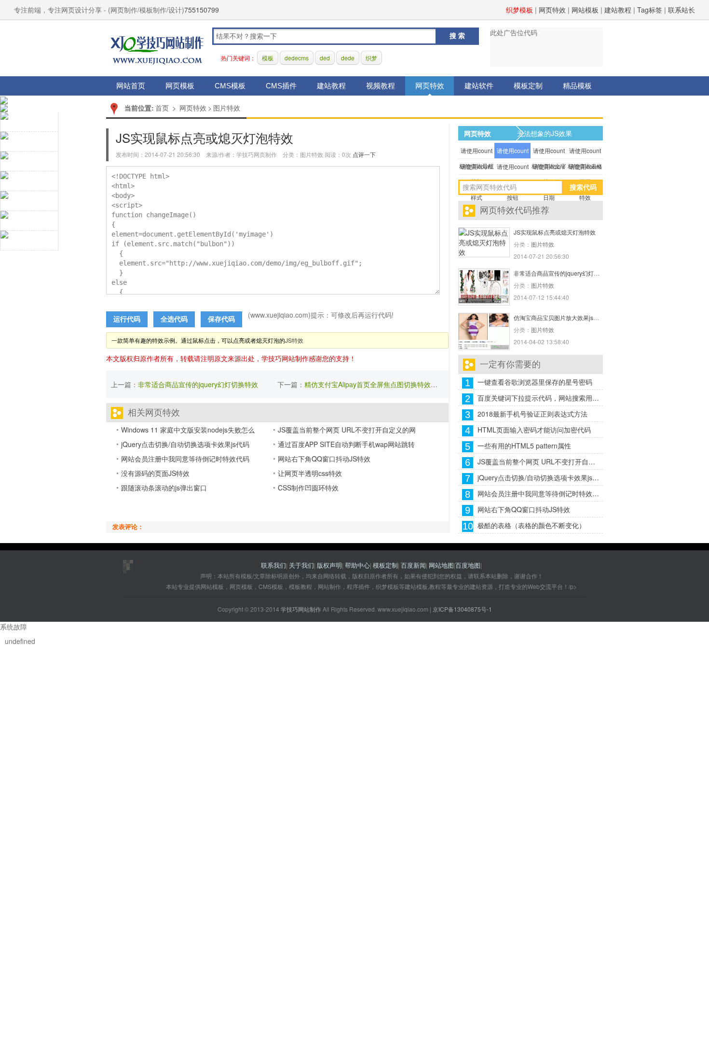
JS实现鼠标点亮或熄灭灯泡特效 (555, 232)
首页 (162, 107)
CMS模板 (230, 86)
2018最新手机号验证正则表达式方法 (532, 414)
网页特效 (552, 9)
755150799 (201, 9)
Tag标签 (649, 9)
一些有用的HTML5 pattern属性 (524, 445)
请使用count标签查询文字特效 (549, 152)
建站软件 (478, 86)
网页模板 (179, 86)
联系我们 (273, 565)
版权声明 (329, 565)
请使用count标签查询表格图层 (585, 152)
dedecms (297, 58)
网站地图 (441, 565)
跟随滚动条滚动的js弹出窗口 (164, 487)
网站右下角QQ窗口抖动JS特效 (324, 458)
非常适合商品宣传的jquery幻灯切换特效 (198, 384)
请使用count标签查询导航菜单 (476, 152)
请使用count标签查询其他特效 (585, 168)
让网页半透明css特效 (310, 473)
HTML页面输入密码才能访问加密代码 (534, 429)
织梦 (371, 58)
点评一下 (364, 154)
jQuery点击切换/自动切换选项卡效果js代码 (185, 444)
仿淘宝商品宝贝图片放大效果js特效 (559, 317)
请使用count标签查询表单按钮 (512, 168)
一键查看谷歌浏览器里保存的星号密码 (534, 382)
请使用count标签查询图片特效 (512, 152)
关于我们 (301, 565)
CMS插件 (281, 86)
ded (325, 58)
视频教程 (380, 86)
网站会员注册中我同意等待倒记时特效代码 (185, 458)
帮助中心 (357, 565)
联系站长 (681, 9)
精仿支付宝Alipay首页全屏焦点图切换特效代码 (374, 384)
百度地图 (467, 565)
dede (347, 58)
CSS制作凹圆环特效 (308, 487)
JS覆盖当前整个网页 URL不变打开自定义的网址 (538, 461)
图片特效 (226, 107)
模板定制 (528, 86)
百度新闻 (413, 565)
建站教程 (617, 9)
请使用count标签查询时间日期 (549, 168)
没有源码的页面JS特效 (155, 473)
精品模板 (577, 86)
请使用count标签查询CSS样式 (476, 168)
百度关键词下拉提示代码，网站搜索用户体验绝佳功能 (538, 398)
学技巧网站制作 (157, 48)
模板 (267, 58)
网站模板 (585, 9)
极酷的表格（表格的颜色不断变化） (531, 525)
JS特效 (294, 340)
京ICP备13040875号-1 (462, 609)
